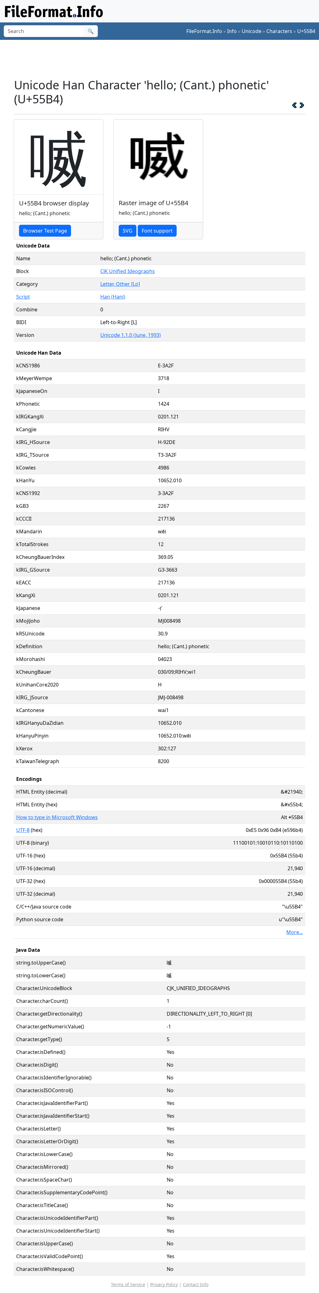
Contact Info (195, 1284)
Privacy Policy (164, 1284)
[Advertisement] (163, 59)
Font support (157, 230)
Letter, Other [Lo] (120, 284)
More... (294, 932)
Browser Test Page (45, 230)
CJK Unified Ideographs (127, 271)
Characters (279, 31)
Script (23, 296)
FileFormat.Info (204, 31)
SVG (127, 230)
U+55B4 (306, 31)
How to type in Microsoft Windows (57, 817)
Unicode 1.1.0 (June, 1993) (130, 335)
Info (232, 31)
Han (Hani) (112, 296)
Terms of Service (128, 1284)
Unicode (251, 31)
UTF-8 (23, 830)
